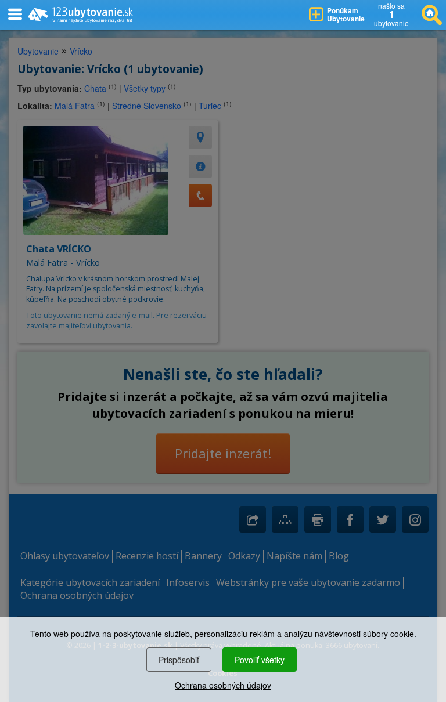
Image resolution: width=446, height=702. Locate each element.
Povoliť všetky (260, 659)
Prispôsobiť (179, 659)
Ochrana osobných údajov (223, 685)
